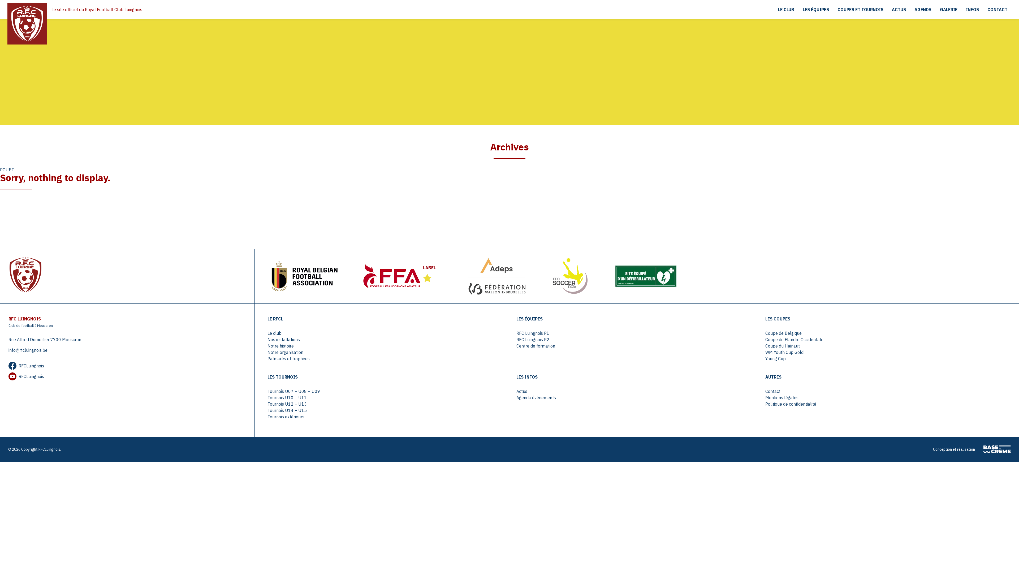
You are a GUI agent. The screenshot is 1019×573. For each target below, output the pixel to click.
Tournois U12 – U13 (287, 404)
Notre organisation (285, 352)
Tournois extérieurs (285, 416)
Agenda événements (536, 397)
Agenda (922, 9)
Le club (786, 9)
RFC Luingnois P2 (532, 339)
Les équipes (816, 9)
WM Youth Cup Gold (784, 352)
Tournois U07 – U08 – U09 (293, 391)
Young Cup (775, 358)
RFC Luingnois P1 (532, 333)
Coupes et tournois (860, 9)
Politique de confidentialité (790, 404)
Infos (972, 9)
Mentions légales (781, 397)
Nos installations (283, 339)
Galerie (948, 9)
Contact (997, 9)
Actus (899, 9)
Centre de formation (535, 346)
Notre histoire (280, 346)
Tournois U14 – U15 (287, 410)
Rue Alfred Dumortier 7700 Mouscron (44, 339)
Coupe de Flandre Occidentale (794, 339)
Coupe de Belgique (783, 333)
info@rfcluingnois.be (28, 350)
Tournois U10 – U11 (287, 397)
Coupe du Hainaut (782, 346)
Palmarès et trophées (288, 358)
